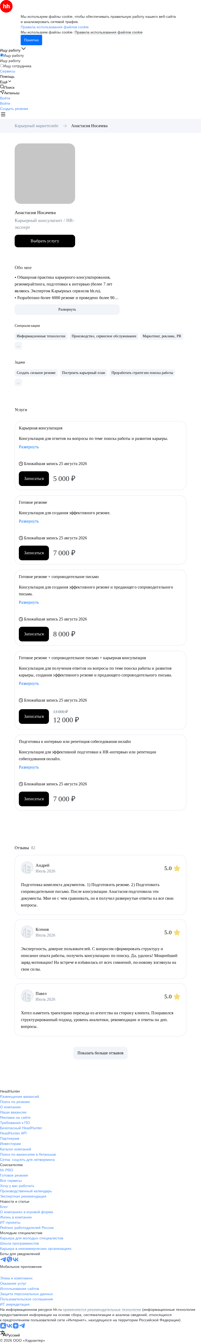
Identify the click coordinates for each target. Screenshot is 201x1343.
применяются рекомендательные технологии (102, 1309)
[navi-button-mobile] (3, 115)
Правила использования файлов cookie (109, 32)
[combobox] (10, 1334)
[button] (5, 98)
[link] (7, 87)
